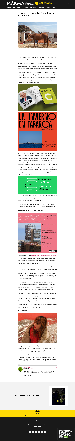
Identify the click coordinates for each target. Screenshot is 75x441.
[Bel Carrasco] (20, 369)
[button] (68, 3)
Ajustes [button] (61, 437)
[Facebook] (56, 367)
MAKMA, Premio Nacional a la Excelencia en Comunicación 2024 (47, 3)
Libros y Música (33, 7)
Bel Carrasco (29, 20)
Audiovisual (19, 7)
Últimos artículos (24, 364)
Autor (19, 364)
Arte (14, 7)
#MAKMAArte (20, 49)
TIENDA (54, 7)
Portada (9, 7)
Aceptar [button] (65, 437)
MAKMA (49, 7)
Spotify (45, 200)
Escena (26, 7)
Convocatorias (42, 7)
